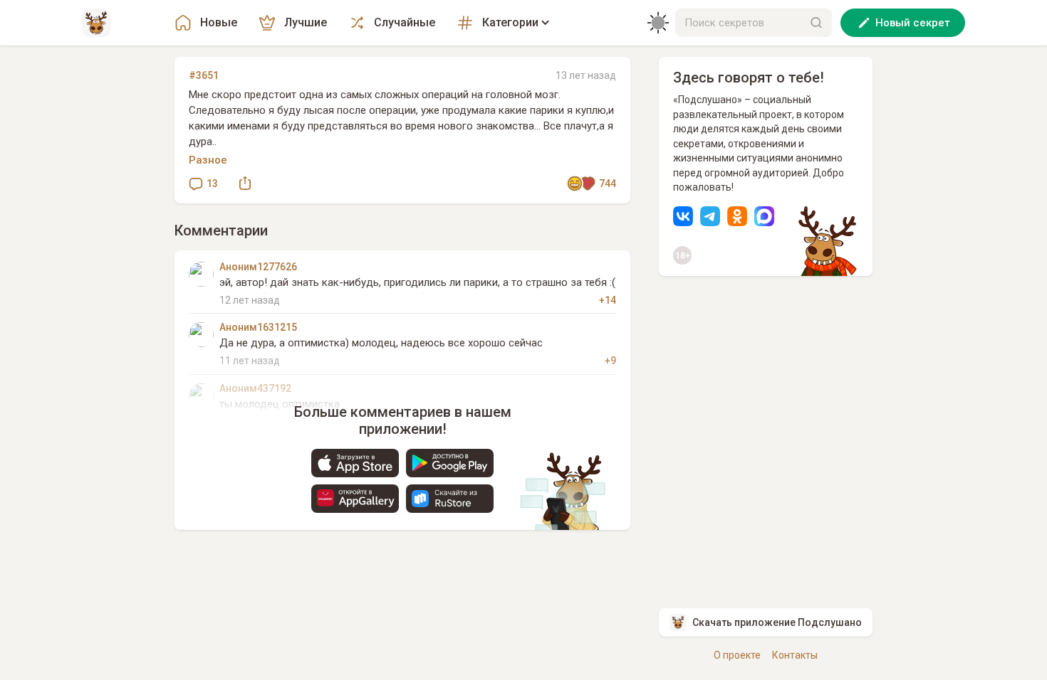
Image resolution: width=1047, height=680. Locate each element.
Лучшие (305, 22)
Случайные (404, 22)
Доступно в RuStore (450, 498)
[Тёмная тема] (658, 22)
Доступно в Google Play (450, 463)
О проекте (737, 655)
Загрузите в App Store (355, 463)
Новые (218, 22)
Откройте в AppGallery (355, 498)
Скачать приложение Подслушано (777, 622)
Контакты (795, 655)
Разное (208, 160)
